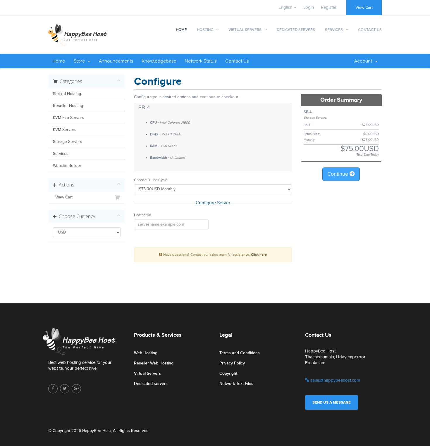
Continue (338, 174)
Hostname (142, 215)
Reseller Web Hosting (153, 363)
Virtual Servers (245, 29)
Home (181, 29)
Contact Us (370, 29)
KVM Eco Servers (68, 117)
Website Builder (67, 165)
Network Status (200, 61)
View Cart (364, 7)
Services (334, 29)
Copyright (228, 373)
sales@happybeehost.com (334, 380)
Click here (259, 255)
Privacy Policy (232, 363)
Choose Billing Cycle (150, 180)
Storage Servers (67, 141)
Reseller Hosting (68, 105)
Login (308, 7)
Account (364, 61)
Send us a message (331, 402)
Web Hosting (145, 352)
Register (328, 7)
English (285, 7)
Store (80, 61)
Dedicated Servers (296, 29)
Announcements (116, 61)
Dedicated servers (151, 383)
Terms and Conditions (239, 352)
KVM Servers (64, 129)
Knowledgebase (159, 61)
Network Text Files (236, 383)
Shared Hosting (67, 93)
